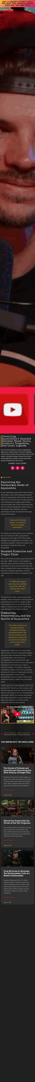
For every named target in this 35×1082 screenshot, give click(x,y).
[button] (30, 11)
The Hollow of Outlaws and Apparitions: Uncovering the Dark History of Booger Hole (17, 770)
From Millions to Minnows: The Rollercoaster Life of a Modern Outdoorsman (17, 873)
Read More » (9, 790)
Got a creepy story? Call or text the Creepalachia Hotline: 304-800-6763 (17, 3)
